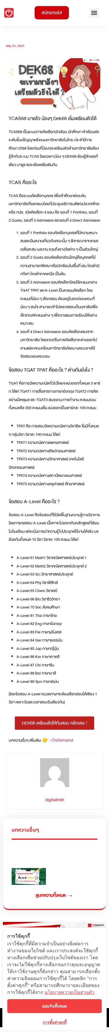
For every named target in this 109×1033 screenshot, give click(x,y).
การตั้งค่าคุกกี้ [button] (55, 1022)
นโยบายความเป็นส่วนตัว (69, 992)
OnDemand (62, 740)
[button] (94, 13)
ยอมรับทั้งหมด (54, 1005)
